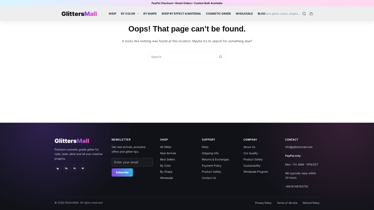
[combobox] (181, 57)
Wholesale (244, 13)
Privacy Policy (263, 202)
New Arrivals (168, 153)
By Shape (150, 13)
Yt (74, 168)
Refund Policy (311, 202)
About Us (249, 147)
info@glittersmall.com (298, 147)
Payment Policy (211, 165)
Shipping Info (210, 153)
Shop (112, 13)
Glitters (72, 141)
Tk (66, 168)
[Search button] (220, 57)
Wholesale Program (255, 171)
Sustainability (251, 165)
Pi (83, 168)
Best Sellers (167, 159)
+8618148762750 (296, 186)
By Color (128, 13)
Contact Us (209, 177)
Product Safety (211, 171)
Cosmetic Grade (218, 13)
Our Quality (250, 153)
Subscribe (122, 172)
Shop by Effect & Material (181, 13)
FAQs (205, 147)
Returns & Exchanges (215, 159)
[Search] (284, 14)
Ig (58, 168)
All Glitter (165, 147)
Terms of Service (287, 202)
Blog (261, 13)
